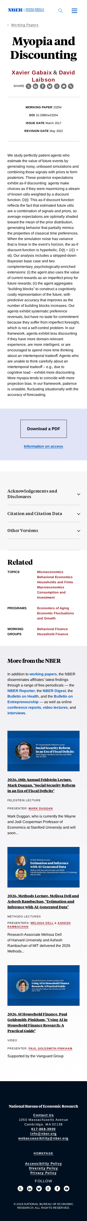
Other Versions (22, 530)
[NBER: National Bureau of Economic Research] (26, 11)
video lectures (55, 707)
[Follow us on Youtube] (66, 1188)
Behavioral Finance (52, 629)
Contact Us (43, 1115)
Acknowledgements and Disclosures (32, 493)
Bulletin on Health (23, 696)
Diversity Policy (43, 1168)
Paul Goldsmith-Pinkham (50, 1048)
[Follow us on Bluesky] (39, 1188)
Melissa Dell (42, 923)
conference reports (24, 707)
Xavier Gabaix (32, 72)
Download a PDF (43, 428)
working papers (43, 674)
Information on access (43, 446)
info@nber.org (43, 1133)
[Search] (60, 11)
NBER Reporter (21, 691)
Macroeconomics (50, 587)
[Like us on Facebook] (57, 1188)
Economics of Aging (53, 608)
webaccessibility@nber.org (43, 1138)
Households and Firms (55, 582)
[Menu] (74, 11)
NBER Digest (54, 691)
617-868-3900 (43, 1129)
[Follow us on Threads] (48, 1188)
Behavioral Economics (55, 577)
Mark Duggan (41, 808)
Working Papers (25, 25)
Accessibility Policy (43, 1163)
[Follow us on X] (20, 1188)
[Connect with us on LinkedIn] (29, 1188)
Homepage (43, 1153)
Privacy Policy (43, 1173)
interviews (16, 713)
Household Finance (52, 634)
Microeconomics (50, 572)
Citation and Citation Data (34, 513)
